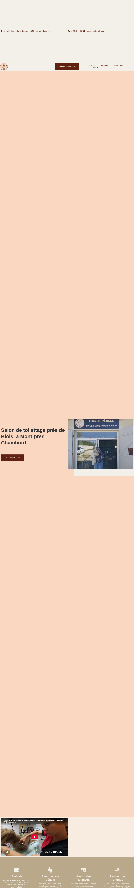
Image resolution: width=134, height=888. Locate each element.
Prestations (104, 66)
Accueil (92, 66)
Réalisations (118, 66)
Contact (95, 68)
